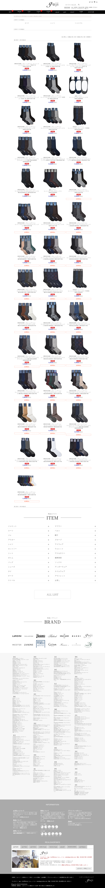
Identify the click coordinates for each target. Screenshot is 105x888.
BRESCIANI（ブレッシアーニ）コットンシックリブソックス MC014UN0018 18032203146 (27, 324)
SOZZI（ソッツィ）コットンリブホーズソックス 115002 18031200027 (78, 291)
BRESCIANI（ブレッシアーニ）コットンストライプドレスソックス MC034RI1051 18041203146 (27, 291)
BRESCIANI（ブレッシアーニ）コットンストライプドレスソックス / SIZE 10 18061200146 (52, 97)
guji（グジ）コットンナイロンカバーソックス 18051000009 (78, 97)
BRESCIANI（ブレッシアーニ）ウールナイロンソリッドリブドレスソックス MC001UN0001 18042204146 (79, 224)
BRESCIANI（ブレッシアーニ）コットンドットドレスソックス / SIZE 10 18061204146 (27, 65)
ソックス (30, 16)
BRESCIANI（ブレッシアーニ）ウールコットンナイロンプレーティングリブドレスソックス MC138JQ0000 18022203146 (79, 426)
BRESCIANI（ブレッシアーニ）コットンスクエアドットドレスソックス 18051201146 (52, 224)
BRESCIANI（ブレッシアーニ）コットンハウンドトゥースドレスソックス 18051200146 (53, 128)
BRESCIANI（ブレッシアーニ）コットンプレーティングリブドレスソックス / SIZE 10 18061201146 (27, 97)
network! (72, 12)
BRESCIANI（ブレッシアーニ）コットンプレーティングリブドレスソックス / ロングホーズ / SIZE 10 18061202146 (79, 65)
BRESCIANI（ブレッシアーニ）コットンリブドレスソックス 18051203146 (27, 128)
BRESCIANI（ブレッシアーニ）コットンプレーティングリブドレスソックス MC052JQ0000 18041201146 (53, 258)
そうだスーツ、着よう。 (83, 8)
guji (72, 7)
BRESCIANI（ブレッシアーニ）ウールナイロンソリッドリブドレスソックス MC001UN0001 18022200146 (79, 392)
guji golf (57, 12)
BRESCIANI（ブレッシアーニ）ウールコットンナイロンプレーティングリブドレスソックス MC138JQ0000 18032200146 (27, 358)
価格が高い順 (81, 37)
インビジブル (78, 23)
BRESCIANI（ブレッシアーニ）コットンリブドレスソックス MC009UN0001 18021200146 (27, 493)
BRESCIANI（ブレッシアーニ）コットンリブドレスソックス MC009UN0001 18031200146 (53, 392)
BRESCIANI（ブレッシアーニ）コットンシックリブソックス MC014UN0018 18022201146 (27, 425)
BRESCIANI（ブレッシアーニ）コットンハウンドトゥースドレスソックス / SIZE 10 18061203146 (53, 65)
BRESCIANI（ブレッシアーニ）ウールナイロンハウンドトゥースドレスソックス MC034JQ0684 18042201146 (79, 159)
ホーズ (27, 23)
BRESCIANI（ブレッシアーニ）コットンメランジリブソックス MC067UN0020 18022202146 (53, 425)
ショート (52, 23)
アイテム (24, 16)
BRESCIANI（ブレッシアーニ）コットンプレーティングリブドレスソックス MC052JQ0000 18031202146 (27, 392)
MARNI (90, 7)
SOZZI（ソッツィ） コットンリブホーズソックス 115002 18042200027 (78, 128)
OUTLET (90, 12)
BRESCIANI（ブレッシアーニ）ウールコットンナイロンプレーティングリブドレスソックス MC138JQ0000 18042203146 (27, 159)
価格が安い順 (72, 37)
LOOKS (38, 11)
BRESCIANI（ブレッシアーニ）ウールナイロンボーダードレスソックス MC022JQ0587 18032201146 (78, 324)
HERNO (86, 7)
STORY (48, 11)
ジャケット (74, 8)
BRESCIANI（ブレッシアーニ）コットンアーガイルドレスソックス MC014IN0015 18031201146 (78, 358)
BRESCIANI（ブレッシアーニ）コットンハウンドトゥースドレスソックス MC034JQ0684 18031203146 (53, 358)
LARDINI (75, 7)
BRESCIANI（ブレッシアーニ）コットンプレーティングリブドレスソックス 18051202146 (27, 224)
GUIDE (81, 11)
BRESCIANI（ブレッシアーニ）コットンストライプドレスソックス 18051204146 (78, 191)
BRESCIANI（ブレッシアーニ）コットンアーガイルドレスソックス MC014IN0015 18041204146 (53, 291)
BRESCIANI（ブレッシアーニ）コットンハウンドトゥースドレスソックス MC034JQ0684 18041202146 (79, 258)
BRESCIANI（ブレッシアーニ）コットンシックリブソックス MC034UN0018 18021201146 (53, 460)
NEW (10, 12)
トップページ (17, 16)
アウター (95, 7)
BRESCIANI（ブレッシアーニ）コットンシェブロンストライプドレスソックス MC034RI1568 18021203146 (27, 460)
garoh (64, 12)
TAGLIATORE (81, 7)
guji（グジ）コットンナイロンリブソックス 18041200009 (53, 191)
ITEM (29, 11)
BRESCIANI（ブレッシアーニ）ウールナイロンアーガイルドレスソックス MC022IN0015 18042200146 (27, 191)
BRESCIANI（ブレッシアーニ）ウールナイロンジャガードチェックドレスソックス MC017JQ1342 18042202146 (53, 159)
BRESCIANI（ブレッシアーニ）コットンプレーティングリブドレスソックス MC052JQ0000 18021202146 (79, 460)
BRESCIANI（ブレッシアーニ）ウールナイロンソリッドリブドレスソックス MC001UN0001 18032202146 (53, 324)
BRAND (19, 11)
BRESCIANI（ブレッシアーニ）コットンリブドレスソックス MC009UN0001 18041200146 (27, 258)
